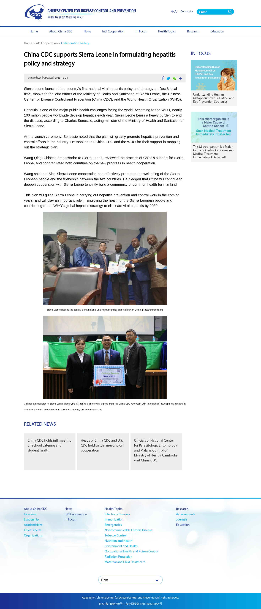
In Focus (201, 53)
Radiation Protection (118, 557)
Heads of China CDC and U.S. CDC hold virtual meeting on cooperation (102, 445)
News (68, 509)
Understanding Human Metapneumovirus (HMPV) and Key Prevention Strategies (213, 98)
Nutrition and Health (118, 541)
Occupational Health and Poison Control (131, 551)
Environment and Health (121, 546)
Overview (30, 514)
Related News (40, 424)
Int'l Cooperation (47, 43)
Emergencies (113, 525)
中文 (174, 11)
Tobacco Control (116, 535)
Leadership (31, 519)
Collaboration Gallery (75, 43)
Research (182, 509)
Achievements (185, 514)
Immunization (114, 519)
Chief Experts (32, 530)
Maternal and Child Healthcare (125, 562)
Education (183, 525)
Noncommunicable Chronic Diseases (129, 530)
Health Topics (114, 509)
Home (28, 43)
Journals (181, 519)
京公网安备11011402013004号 (143, 604)
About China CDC (35, 509)
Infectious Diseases (117, 514)
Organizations (33, 535)
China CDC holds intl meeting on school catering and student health (49, 445)
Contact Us (187, 11)
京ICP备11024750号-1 (112, 604)
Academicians (33, 525)
